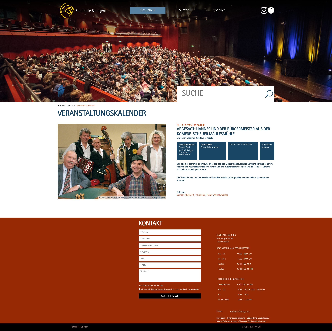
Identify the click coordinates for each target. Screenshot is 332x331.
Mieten (184, 11)
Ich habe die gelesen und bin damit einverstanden (170, 290)
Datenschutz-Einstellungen (258, 318)
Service (220, 11)
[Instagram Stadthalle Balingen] (264, 13)
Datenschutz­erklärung (160, 290)
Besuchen (147, 11)
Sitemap (242, 322)
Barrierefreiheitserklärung (227, 322)
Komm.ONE (256, 327)
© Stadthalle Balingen (79, 327)
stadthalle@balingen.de (239, 312)
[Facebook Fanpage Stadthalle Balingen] (271, 13)
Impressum (221, 318)
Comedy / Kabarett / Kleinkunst (191, 195)
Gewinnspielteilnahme (257, 322)
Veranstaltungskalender (86, 106)
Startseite (61, 106)
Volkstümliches (221, 195)
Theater (210, 195)
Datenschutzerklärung (236, 318)
